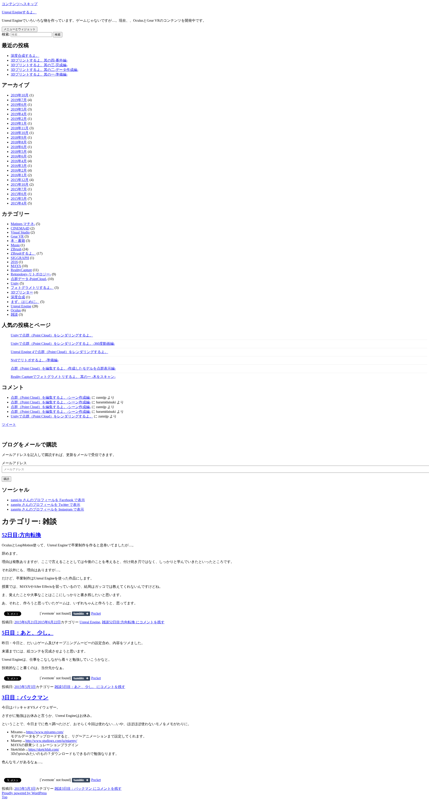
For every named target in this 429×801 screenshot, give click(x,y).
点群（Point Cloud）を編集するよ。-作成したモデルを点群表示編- (63, 368)
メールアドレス (14, 463)
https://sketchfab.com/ (43, 749)
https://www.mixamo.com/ (44, 732)
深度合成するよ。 (25, 56)
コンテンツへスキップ (20, 4)
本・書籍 (18, 241)
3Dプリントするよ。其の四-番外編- (39, 60)
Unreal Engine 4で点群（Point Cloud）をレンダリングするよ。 (59, 352)
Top (4, 797)
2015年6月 (19, 194)
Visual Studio (20, 232)
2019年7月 (19, 100)
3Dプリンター (22, 292)
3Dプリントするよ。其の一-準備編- (39, 74)
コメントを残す (136, 622)
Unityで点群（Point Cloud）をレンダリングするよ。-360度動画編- (63, 343)
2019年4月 (19, 114)
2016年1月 (19, 175)
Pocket (96, 613)
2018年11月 (20, 128)
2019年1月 (19, 123)
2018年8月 (19, 142)
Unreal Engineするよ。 (19, 12)
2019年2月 (19, 119)
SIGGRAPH (20, 258)
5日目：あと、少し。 (27, 633)
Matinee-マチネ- (23, 224)
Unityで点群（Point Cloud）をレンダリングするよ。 (52, 335)
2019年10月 (20, 95)
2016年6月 (19, 156)
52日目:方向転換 (21, 535)
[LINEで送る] (112, 613)
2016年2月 (19, 170)
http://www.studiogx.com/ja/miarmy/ (51, 741)
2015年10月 (20, 184)
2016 (14, 262)
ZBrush (16, 249)
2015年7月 (19, 189)
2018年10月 (20, 133)
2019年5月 (19, 109)
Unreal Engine (21, 306)
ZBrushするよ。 (23, 253)
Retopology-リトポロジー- (31, 274)
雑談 (14, 314)
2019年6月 (19, 105)
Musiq (15, 245)
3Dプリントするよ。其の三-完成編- (39, 65)
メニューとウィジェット (20, 29)
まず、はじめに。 (25, 302)
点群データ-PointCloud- (29, 279)
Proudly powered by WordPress (24, 793)
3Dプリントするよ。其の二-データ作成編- (44, 70)
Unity (15, 283)
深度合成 (18, 297)
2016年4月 (19, 161)
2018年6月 (19, 147)
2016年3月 (19, 166)
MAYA (16, 266)
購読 (6, 479)
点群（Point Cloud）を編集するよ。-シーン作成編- (51, 397)
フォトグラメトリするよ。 (32, 288)
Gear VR (17, 236)
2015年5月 (19, 198)
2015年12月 (20, 180)
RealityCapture (21, 270)
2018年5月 (19, 151)
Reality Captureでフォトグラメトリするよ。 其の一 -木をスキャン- (63, 377)
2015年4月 (19, 203)
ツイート (9, 424)
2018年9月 (19, 137)
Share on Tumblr (81, 613)
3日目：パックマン (25, 697)
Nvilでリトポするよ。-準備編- (35, 360)
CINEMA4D (20, 228)
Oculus (16, 310)
